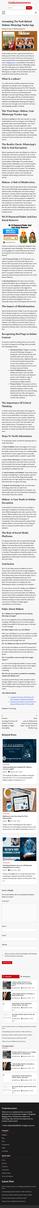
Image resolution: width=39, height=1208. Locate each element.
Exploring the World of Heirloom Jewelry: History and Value (22, 1004)
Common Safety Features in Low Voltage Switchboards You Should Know (22, 983)
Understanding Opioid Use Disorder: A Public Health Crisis (23, 994)
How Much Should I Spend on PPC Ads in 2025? (23, 1015)
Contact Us (4, 1166)
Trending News (26, 976)
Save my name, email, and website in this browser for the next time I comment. (21, 955)
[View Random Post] (35, 12)
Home (3, 1160)
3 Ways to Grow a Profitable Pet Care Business (13, 1041)
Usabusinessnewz (19, 2)
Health (3, 1148)
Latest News (8, 976)
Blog (3, 1138)
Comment (5, 901)
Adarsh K (22, 29)
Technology (12, 708)
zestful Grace (17, 988)
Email (4, 935)
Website (4, 945)
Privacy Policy (5, 1169)
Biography (4, 1135)
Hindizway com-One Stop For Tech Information (15, 817)
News (3, 1141)
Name (4, 926)
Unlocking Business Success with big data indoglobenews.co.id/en (17, 866)
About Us (4, 1163)
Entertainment (5, 1144)
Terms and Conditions (7, 1176)
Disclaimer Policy (6, 1173)
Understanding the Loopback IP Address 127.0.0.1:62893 (17, 768)
